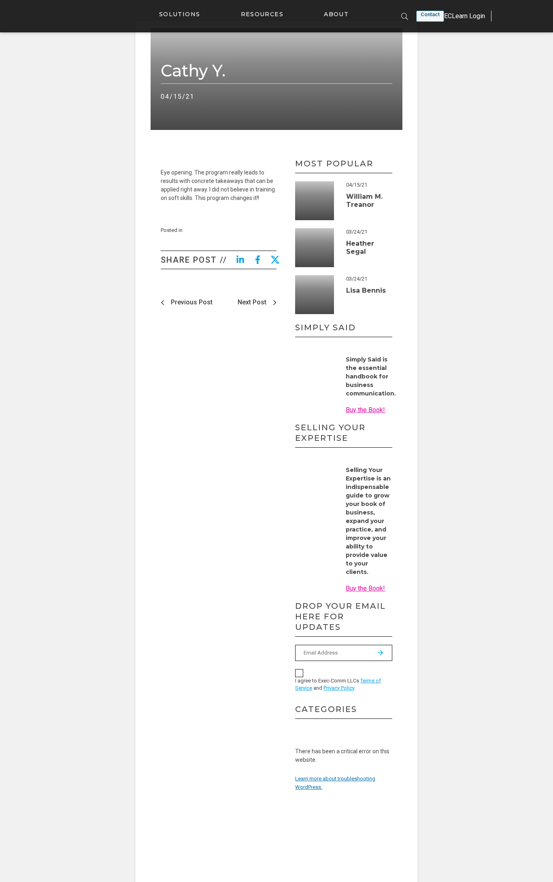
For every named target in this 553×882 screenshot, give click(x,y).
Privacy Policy (338, 688)
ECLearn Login (464, 16)
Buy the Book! (365, 410)
